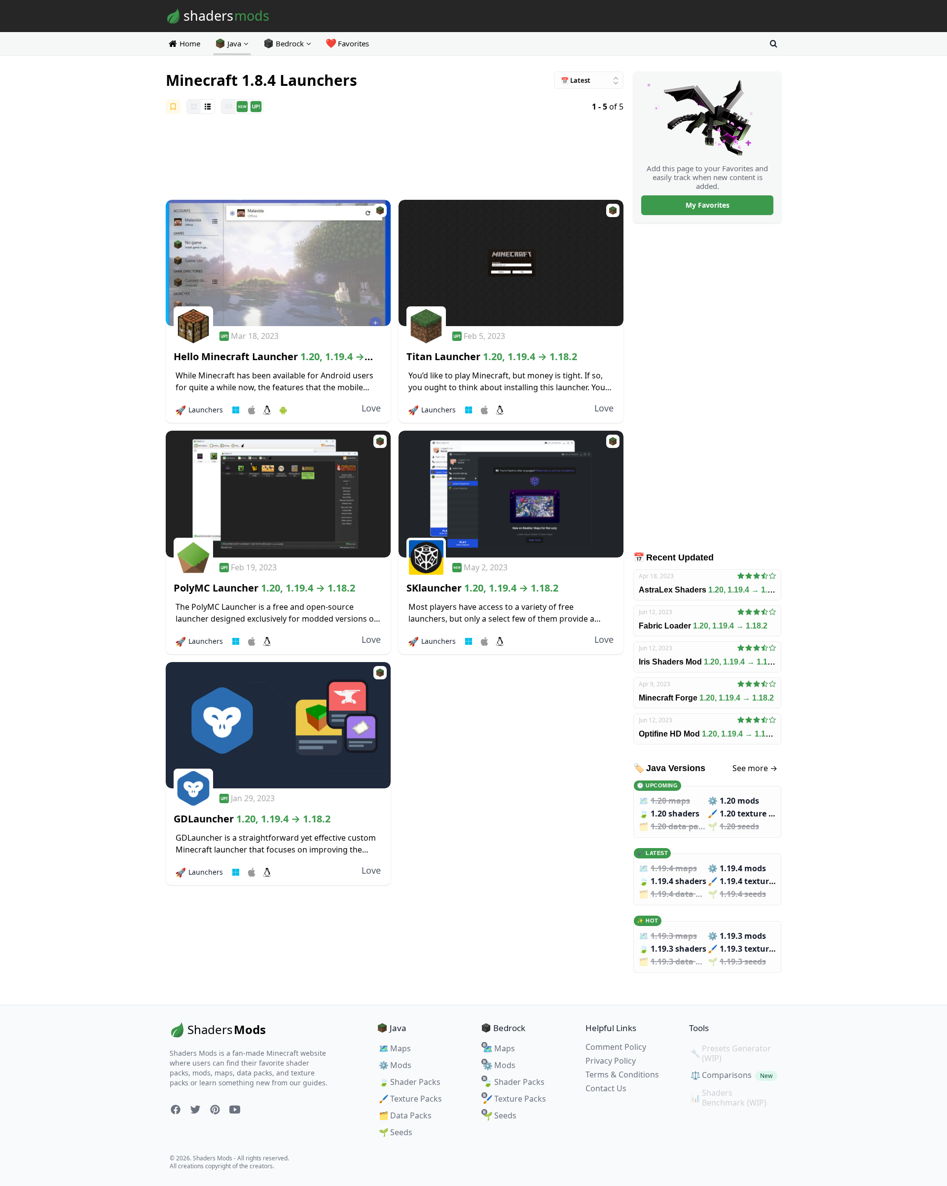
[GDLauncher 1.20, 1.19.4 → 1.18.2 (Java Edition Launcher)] (278, 725)
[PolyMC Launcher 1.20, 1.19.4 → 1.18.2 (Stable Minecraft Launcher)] (278, 494)
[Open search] (773, 43)
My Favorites (707, 205)
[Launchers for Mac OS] (251, 410)
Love (371, 408)
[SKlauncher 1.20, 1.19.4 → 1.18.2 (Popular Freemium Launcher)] (511, 494)
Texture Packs (410, 1098)
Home (190, 43)
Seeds (395, 1132)
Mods (395, 1065)
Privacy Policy (610, 1060)
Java (234, 43)
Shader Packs (409, 1081)
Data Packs (405, 1115)
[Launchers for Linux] (267, 410)
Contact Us (605, 1088)
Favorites (348, 43)
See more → (754, 768)
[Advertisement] (394, 158)
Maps (395, 1048)
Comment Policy (615, 1046)
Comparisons (731, 1075)
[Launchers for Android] (283, 410)
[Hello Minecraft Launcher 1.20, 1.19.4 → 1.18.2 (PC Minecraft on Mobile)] (278, 263)
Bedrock (290, 43)
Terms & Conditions (622, 1074)
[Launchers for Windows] (236, 410)
